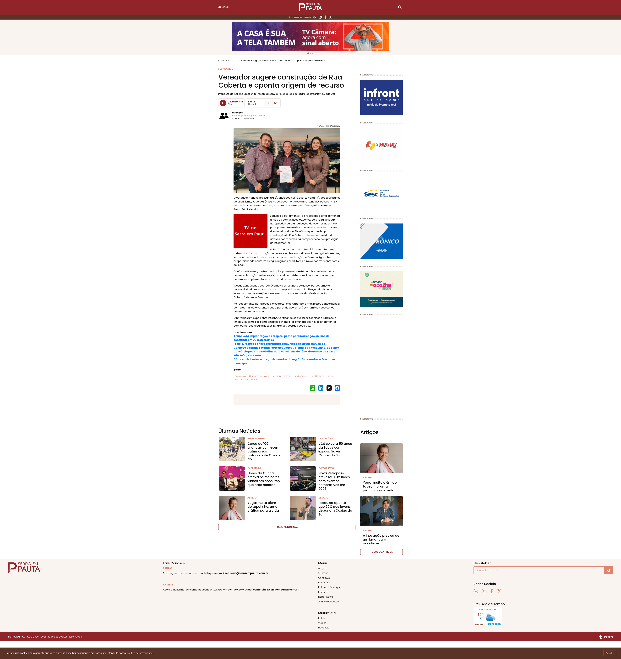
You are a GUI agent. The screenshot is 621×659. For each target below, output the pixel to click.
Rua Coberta (317, 376)
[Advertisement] (381, 365)
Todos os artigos (381, 552)
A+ (276, 103)
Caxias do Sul (249, 379)
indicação (301, 376)
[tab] (308, 53)
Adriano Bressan (282, 376)
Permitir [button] (610, 653)
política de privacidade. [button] (140, 653)
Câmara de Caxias (259, 376)
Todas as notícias (286, 527)
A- (268, 103)
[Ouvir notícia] (223, 103)
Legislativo (240, 376)
